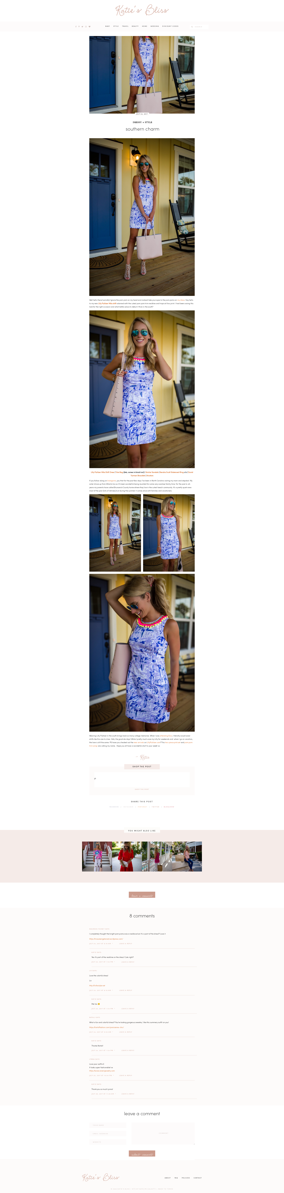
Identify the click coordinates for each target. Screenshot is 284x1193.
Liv (90, 970)
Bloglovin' (169, 807)
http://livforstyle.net (97, 986)
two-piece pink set (172, 743)
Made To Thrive (165, 1189)
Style (148, 122)
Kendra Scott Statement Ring (172, 472)
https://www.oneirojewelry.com (102, 1071)
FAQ (176, 1178)
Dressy (137, 122)
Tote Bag (119, 472)
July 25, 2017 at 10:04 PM (100, 1075)
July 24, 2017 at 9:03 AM (100, 1032)
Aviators (150, 476)
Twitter (155, 807)
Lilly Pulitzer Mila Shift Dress (102, 472)
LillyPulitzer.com (153, 743)
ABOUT (168, 1178)
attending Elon (166, 736)
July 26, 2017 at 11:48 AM (103, 1094)
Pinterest (142, 807)
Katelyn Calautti (147, 1189)
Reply (129, 943)
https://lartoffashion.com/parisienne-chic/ (106, 1027)
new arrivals (138, 743)
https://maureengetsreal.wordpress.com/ (106, 939)
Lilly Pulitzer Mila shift (107, 304)
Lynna (92, 1059)
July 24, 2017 (142, 114)
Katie (94, 952)
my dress (181, 300)
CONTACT (198, 1178)
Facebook (114, 807)
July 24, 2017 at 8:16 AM (100, 943)
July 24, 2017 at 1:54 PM (102, 962)
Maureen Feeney (97, 929)
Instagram (111, 481)
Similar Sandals (152, 472)
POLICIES (186, 1178)
